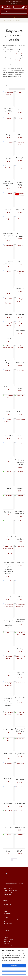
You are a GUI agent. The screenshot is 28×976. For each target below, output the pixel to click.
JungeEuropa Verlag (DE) (10, 946)
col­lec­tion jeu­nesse (19, 60)
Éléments (6, 932)
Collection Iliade (8, 888)
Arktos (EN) (6, 943)
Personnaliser (14, 969)
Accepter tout (14, 965)
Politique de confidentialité (11, 919)
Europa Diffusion (8, 933)
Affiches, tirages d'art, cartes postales (13, 883)
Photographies (7, 896)
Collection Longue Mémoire (11, 890)
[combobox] (14, 12)
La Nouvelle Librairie (9, 939)
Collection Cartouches (9, 886)
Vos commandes (7, 904)
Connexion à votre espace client (14, 1)
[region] (14, 962)
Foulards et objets (8, 892)
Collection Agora (8, 885)
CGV (4, 921)
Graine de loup (7, 894)
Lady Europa (7, 941)
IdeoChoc (6, 937)
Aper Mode (6, 930)
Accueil (4, 20)
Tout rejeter (14, 973)
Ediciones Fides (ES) (8, 945)
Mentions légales (8, 923)
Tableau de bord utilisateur (11, 902)
